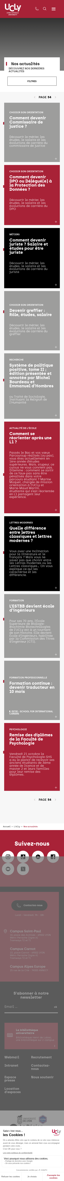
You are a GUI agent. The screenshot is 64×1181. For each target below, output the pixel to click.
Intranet (11, 1065)
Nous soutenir (42, 1077)
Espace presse (10, 1079)
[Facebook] (53, 857)
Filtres (32, 81)
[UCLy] (13, 9)
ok (55, 1006)
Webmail (11, 1057)
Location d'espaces (12, 1090)
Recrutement (41, 1057)
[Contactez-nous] (37, 9)
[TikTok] (23, 857)
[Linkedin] (38, 857)
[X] (23, 869)
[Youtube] (8, 869)
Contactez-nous (33, 905)
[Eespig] (42, 1122)
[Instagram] (8, 857)
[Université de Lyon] (27, 1122)
